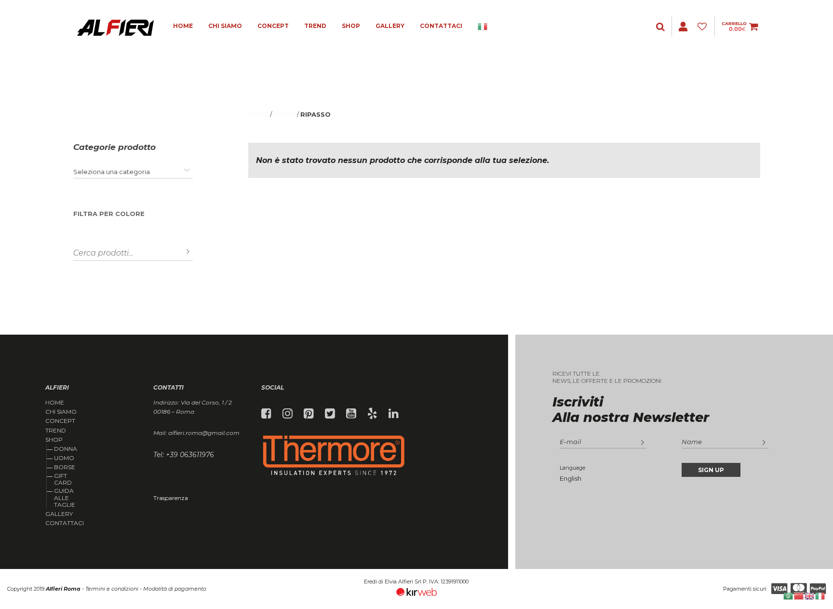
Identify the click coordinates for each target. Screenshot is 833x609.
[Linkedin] (394, 413)
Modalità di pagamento (174, 588)
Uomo (64, 457)
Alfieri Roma (63, 588)
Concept (273, 25)
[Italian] (483, 26)
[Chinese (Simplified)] (799, 595)
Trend (315, 25)
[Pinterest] (309, 413)
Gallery (390, 25)
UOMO (284, 114)
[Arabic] (788, 595)
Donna (65, 448)
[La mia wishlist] (704, 26)
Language (572, 468)
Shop (351, 25)
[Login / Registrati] (661, 26)
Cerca (180, 252)
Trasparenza (170, 497)
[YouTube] (351, 413)
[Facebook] (266, 413)
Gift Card (63, 479)
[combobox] (133, 171)
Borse (64, 467)
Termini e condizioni (111, 588)
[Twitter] (330, 413)
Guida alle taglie (64, 497)
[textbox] (111, 171)
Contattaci (441, 25)
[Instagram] (287, 413)
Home (183, 25)
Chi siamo (225, 25)
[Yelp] (372, 413)
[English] (810, 595)
